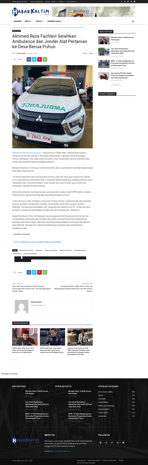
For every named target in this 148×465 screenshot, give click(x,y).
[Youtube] (134, 1)
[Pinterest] (39, 59)
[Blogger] (100, 442)
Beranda (15, 28)
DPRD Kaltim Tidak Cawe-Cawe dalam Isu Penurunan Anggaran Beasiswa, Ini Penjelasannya (23, 350)
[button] (133, 21)
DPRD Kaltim (23, 28)
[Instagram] (124, 1)
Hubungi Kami (81, 460)
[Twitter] (128, 1)
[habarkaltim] (13, 53)
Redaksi (121, 460)
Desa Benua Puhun (80, 250)
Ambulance (39, 250)
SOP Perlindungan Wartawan (86, 463)
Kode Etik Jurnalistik (94, 460)
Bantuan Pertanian (66, 250)
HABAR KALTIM (18, 153)
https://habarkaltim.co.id (38, 305)
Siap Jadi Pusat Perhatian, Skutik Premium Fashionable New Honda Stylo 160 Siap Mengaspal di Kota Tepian (31, 288)
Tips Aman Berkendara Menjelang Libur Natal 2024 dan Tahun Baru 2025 (123, 51)
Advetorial (16, 344)
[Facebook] (121, 1)
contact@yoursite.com (61, 451)
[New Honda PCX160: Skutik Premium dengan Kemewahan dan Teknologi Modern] (103, 76)
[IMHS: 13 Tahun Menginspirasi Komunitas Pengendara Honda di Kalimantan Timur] (103, 64)
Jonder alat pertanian (30, 253)
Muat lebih (116, 85)
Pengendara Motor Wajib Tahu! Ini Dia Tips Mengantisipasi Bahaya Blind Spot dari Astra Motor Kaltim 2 (73, 288)
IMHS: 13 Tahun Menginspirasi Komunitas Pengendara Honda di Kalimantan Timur (122, 63)
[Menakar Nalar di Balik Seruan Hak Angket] (103, 40)
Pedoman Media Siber (109, 460)
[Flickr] (112, 442)
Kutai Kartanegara (33, 153)
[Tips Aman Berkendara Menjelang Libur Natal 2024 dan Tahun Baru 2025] (103, 52)
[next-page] (17, 359)
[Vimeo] (131, 1)
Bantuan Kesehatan (51, 250)
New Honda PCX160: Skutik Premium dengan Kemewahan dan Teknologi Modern (122, 75)
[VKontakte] (123, 442)
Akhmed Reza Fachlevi (26, 250)
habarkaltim (21, 53)
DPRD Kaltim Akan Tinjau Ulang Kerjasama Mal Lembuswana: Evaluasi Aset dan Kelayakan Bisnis (51, 350)
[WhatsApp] (45, 59)
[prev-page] (13, 359)
